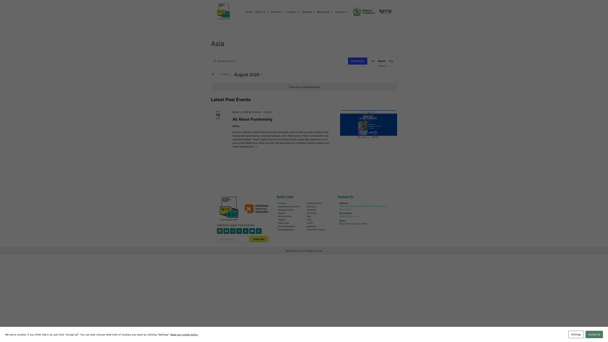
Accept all (594, 334)
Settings (576, 334)
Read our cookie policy (184, 334)
